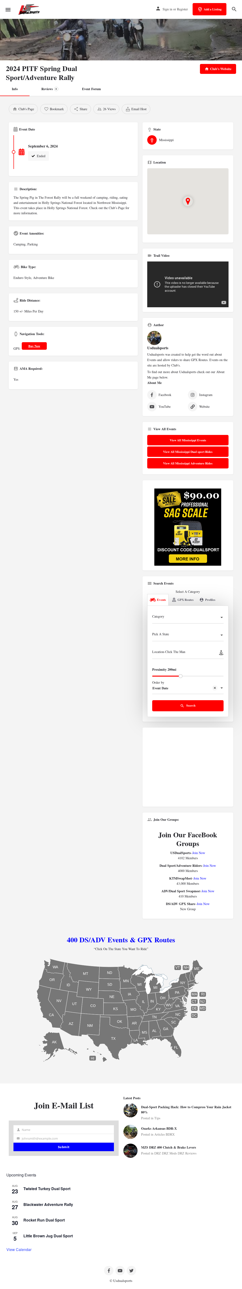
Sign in (167, 9)
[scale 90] (187, 526)
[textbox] (188, 617)
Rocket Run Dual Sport (44, 1220)
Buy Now (34, 346)
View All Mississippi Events (188, 440)
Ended (40, 156)
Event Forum (91, 88)
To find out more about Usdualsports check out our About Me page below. (186, 374)
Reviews (49, 88)
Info (15, 88)
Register (182, 9)
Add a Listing (213, 9)
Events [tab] (161, 599)
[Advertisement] (188, 769)
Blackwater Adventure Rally (48, 1204)
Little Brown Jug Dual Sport (48, 1235)
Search (190, 705)
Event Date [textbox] (160, 688)
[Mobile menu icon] (8, 9)
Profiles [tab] (210, 599)
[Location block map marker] (188, 201)
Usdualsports (157, 347)
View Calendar (18, 1249)
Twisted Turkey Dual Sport (46, 1188)
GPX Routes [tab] (185, 599)
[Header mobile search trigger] (234, 9)
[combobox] (188, 617)
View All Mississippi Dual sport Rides (187, 451)
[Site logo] (29, 9)
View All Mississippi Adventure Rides (187, 463)
